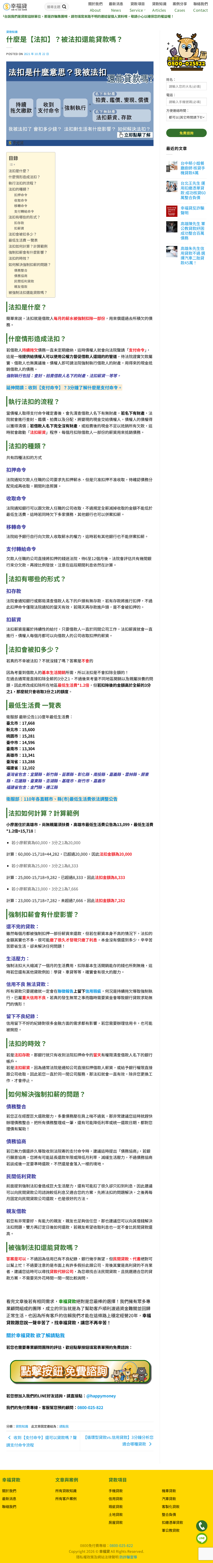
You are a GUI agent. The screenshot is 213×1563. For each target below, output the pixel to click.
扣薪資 (19, 228)
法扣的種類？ (19, 189)
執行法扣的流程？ (23, 183)
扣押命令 (20, 194)
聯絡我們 (200, 3)
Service (136, 10)
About (95, 10)
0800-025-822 (90, 1407)
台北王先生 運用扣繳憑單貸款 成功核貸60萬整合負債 (193, 190)
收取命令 (20, 200)
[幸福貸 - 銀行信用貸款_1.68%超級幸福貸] (20, 7)
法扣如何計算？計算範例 (28, 246)
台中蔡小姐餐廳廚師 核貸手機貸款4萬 (193, 168)
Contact (200, 10)
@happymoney (101, 1396)
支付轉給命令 (24, 211)
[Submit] (64, 7)
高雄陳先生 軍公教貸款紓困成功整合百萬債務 (193, 230)
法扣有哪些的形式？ (24, 217)
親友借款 (20, 286)
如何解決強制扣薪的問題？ (30, 264)
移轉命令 (20, 205)
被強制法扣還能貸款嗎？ (28, 292)
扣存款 (19, 222)
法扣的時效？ (19, 258)
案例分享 (180, 3)
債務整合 (20, 270)
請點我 (64, 1426)
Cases (180, 10)
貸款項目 (137, 3)
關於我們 (95, 3)
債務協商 (20, 275)
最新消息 (116, 3)
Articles (159, 10)
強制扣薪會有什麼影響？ (28, 252)
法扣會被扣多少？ (23, 234)
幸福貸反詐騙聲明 (192, 210)
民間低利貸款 (24, 281)
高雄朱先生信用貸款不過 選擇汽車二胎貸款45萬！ (193, 255)
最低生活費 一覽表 (23, 240)
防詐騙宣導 (128, 1556)
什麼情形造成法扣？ (24, 176)
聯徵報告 (65, 991)
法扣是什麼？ (19, 170)
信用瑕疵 (93, 991)
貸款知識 (159, 3)
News (116, 10)
